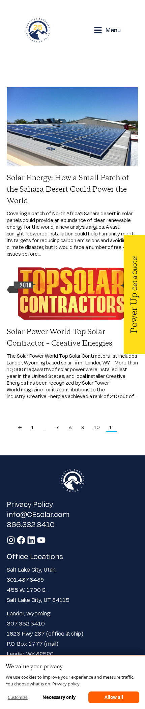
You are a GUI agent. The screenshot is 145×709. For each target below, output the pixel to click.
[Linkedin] (31, 540)
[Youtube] (41, 540)
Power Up (134, 294)
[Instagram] (11, 540)
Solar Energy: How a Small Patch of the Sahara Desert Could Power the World (68, 189)
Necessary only (59, 697)
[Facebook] (21, 540)
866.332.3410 (31, 524)
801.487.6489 (26, 579)
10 (96, 427)
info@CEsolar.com (38, 514)
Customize (18, 697)
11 (111, 427)
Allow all (114, 697)
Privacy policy (66, 684)
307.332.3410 (26, 623)
